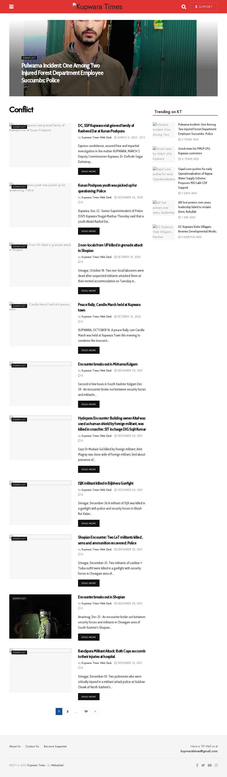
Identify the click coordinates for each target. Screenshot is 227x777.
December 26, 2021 (130, 490)
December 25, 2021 (130, 549)
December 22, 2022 (130, 197)
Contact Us (32, 746)
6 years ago (190, 159)
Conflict (29, 58)
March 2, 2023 (127, 137)
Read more (89, 171)
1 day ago (188, 217)
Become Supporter (55, 746)
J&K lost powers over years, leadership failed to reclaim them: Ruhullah (194, 207)
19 (86, 711)
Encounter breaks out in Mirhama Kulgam (107, 364)
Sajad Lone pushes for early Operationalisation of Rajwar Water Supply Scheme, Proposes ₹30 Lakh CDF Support (195, 178)
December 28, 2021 (130, 436)
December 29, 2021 (130, 371)
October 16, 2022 (129, 317)
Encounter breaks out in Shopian (101, 597)
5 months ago (191, 237)
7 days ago (189, 193)
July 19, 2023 (69, 89)
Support (205, 7)
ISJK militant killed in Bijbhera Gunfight (105, 483)
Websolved (57, 765)
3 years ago (190, 139)
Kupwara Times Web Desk (40, 89)
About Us (14, 746)
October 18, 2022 (129, 257)
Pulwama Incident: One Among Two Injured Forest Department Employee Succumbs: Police (62, 73)
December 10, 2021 (129, 663)
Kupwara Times (36, 765)
